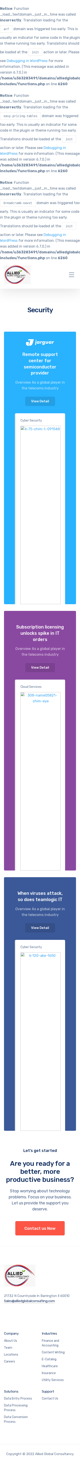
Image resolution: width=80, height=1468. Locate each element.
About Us (10, 1341)
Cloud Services (31, 687)
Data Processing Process (16, 1408)
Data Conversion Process (16, 1419)
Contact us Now (40, 1228)
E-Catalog (49, 1359)
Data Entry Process (18, 1398)
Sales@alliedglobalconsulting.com (29, 1301)
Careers (9, 1361)
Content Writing (53, 1352)
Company (11, 1334)
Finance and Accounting (50, 1343)
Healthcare (50, 1366)
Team (8, 1348)
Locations (11, 1354)
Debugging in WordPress (27, 61)
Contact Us (50, 1398)
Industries (49, 1334)
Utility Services (53, 1380)
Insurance (49, 1373)
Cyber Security (31, 420)
